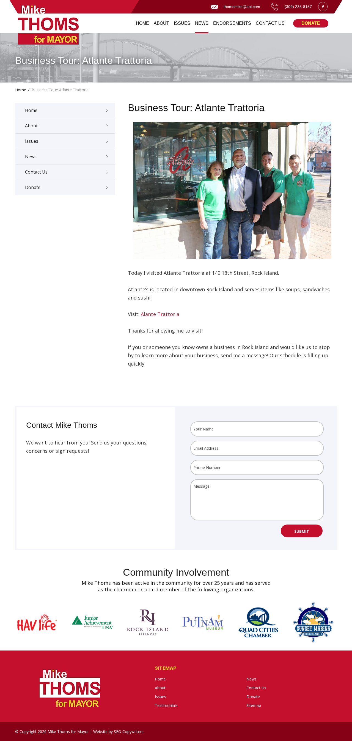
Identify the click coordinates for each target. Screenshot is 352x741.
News (31, 156)
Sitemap (166, 668)
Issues (31, 141)
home (20, 89)
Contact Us (36, 172)
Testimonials (166, 705)
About (31, 126)
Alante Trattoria (160, 314)
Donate (310, 23)
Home (31, 110)
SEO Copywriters (129, 731)
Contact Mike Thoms (61, 425)
